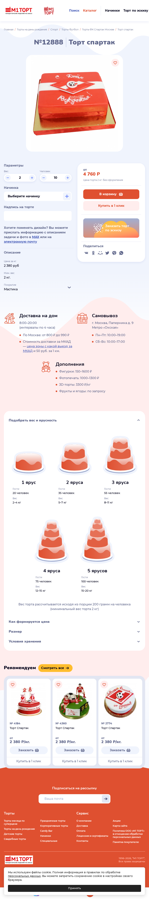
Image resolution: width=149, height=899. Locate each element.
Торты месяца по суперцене (14, 822)
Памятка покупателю (126, 842)
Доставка (82, 825)
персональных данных (24, 876)
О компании (83, 820)
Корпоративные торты (54, 825)
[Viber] (114, 253)
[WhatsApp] (121, 253)
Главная (8, 29)
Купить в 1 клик (111, 206)
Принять (74, 888)
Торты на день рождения (32, 29)
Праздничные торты (52, 820)
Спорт (54, 29)
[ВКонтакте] (86, 253)
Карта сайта (120, 825)
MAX (35, 237)
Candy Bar (46, 830)
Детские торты (13, 833)
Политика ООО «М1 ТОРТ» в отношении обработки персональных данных (128, 833)
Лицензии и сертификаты (92, 835)
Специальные (48, 840)
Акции (116, 820)
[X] (107, 253)
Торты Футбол (70, 29)
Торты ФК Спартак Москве (98, 29)
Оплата (80, 830)
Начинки (45, 835)
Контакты (82, 840)
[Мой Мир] (100, 253)
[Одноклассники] (93, 253)
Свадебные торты (15, 838)
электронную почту (20, 242)
